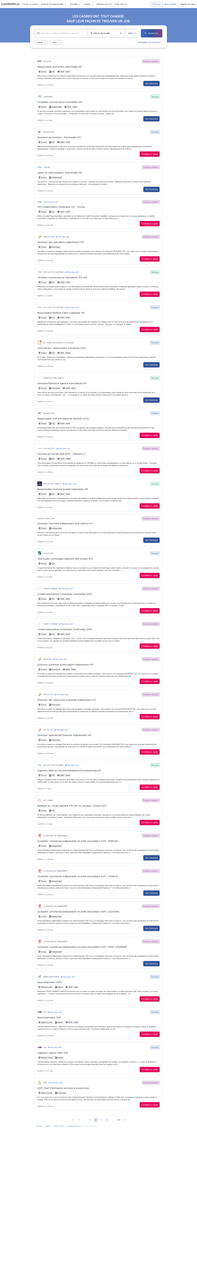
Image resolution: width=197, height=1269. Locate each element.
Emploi (47, 1126)
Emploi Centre (59, 1126)
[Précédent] (72, 1120)
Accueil (39, 1126)
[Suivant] (124, 1120)
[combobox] (61, 33)
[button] (120, 33)
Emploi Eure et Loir (74, 1126)
